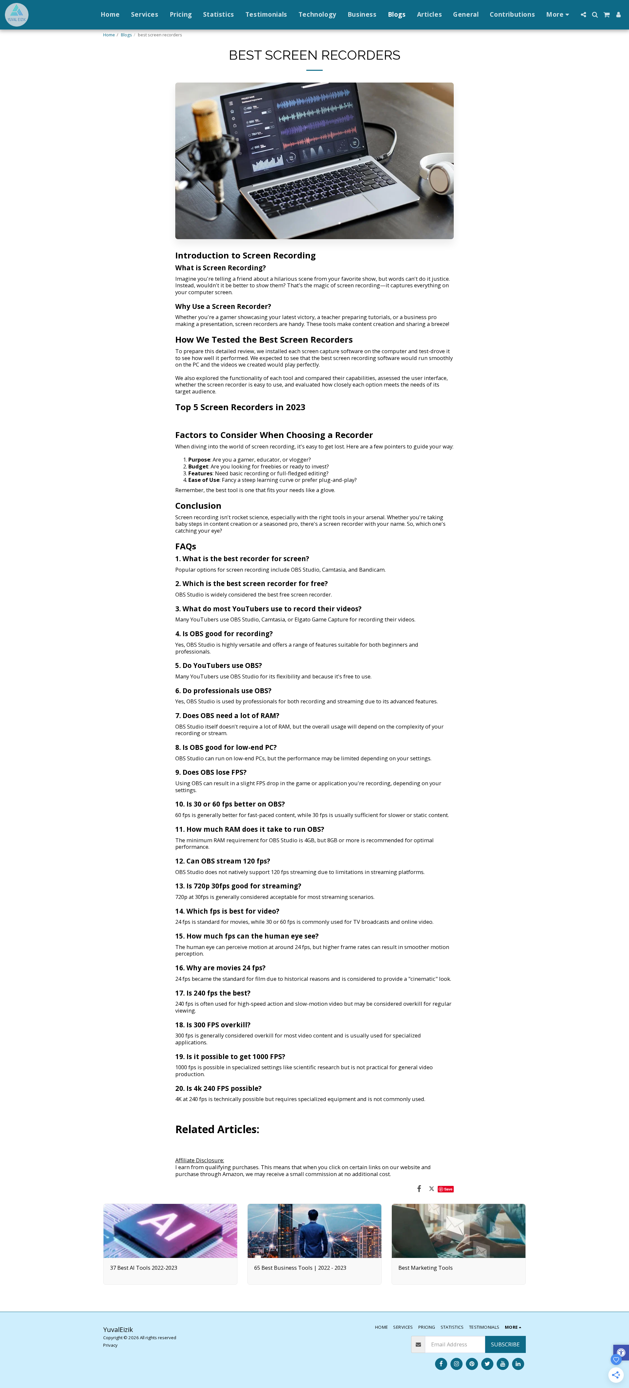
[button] (583, 14)
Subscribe (505, 1344)
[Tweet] (432, 1188)
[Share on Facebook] (419, 1188)
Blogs (126, 35)
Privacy (110, 1345)
